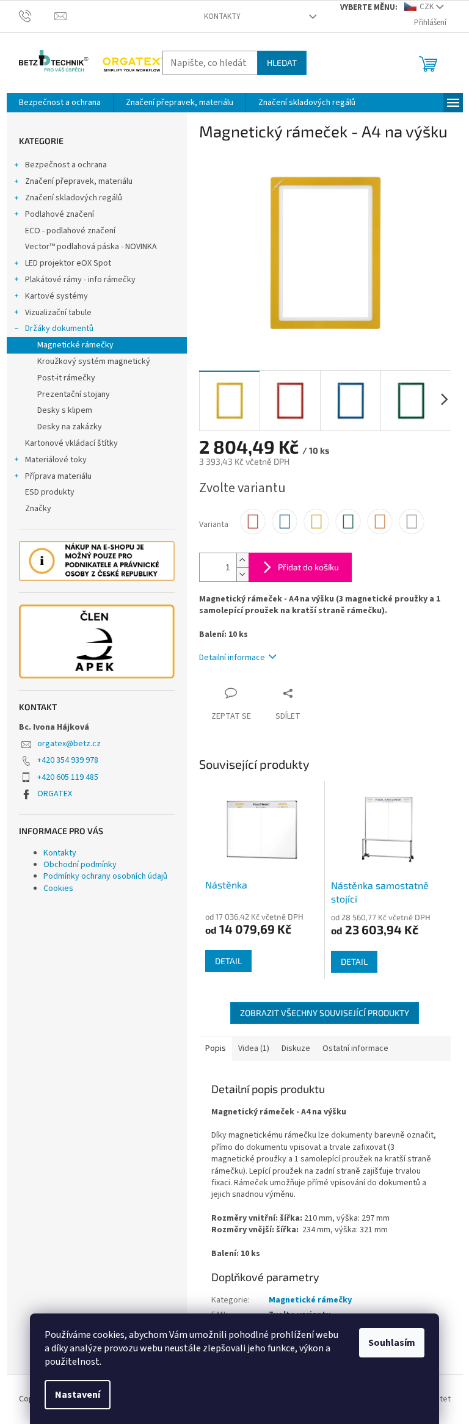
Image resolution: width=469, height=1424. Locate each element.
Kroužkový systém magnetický (93, 361)
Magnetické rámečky (75, 345)
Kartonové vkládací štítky (71, 443)
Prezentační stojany (73, 394)
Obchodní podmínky (80, 865)
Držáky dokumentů (59, 328)
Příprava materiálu (58, 476)
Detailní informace (232, 658)
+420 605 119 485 (67, 777)
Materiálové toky (56, 460)
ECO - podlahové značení (70, 231)
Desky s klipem (64, 410)
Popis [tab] (215, 1048)
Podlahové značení (59, 214)
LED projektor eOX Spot (68, 263)
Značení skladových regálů (73, 198)
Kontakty (222, 16)
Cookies (58, 888)
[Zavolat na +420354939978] (37, 15)
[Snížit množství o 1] (242, 574)
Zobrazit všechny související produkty (324, 1013)
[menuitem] (60, 102)
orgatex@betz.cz (69, 744)
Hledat (282, 62)
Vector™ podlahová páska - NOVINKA (91, 247)
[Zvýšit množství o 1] (242, 560)
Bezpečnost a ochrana (66, 165)
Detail (228, 961)
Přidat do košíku (308, 567)
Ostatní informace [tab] (355, 1048)
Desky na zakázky (69, 427)
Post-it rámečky (66, 378)
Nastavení (77, 1394)
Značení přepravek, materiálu (79, 181)
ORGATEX (54, 794)
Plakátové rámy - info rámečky (80, 280)
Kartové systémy (56, 296)
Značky (38, 509)
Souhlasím (391, 1343)
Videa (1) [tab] (253, 1048)
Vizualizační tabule (58, 313)
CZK (427, 6)
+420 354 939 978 (67, 760)
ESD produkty (50, 492)
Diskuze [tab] (296, 1048)
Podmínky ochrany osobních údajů (105, 876)
